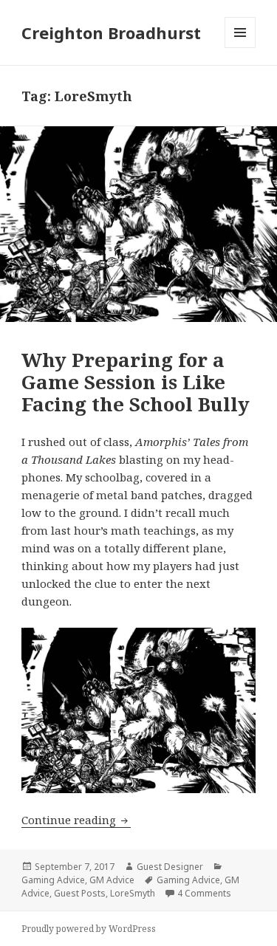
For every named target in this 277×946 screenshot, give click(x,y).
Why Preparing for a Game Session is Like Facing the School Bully (135, 381)
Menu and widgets (240, 47)
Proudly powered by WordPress (88, 928)
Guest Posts (80, 893)
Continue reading (76, 819)
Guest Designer (170, 866)
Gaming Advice (53, 880)
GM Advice (111, 880)
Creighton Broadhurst (111, 32)
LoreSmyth (132, 893)
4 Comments (204, 893)
